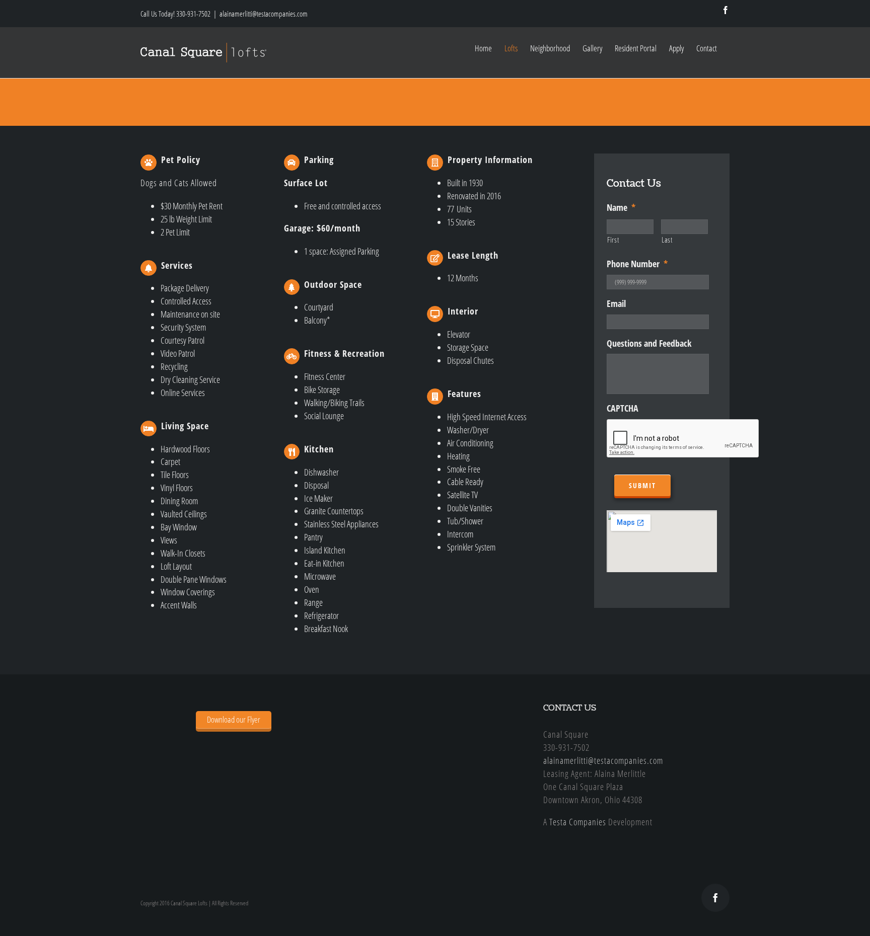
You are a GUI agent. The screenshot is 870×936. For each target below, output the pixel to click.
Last (667, 240)
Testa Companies (577, 822)
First (613, 240)
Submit (642, 485)
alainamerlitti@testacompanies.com (264, 14)
